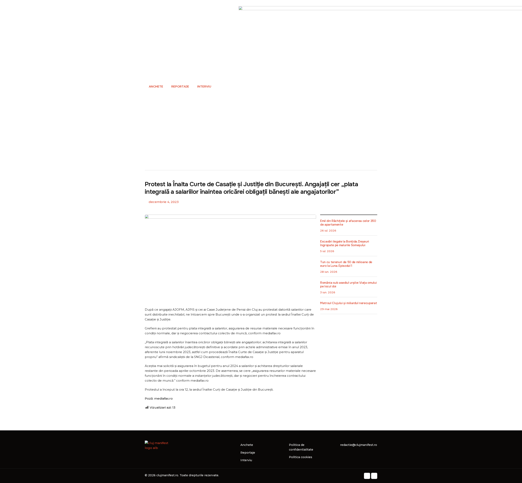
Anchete (156, 86)
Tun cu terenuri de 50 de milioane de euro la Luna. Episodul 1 (346, 264)
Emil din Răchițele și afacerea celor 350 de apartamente (348, 223)
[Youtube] (374, 476)
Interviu (204, 86)
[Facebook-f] (367, 476)
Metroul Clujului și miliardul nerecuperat (348, 303)
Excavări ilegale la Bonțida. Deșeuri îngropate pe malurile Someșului (344, 243)
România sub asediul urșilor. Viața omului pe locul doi (348, 284)
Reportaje (180, 86)
